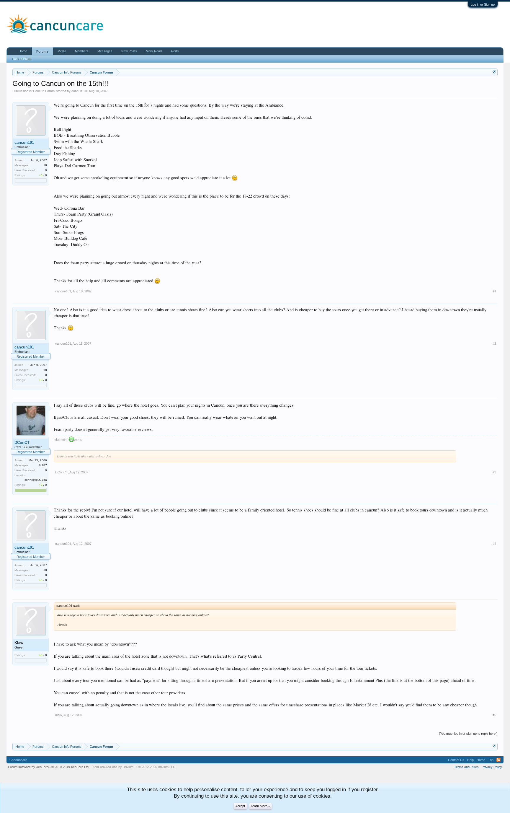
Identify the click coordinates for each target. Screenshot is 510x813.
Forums (42, 51)
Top (490, 760)
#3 (494, 472)
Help (470, 760)
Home (23, 51)
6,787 (43, 465)
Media (62, 51)
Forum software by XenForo (48, 767)
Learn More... (260, 806)
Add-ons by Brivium (134, 767)
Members (82, 51)
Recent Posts (21, 59)
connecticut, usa (35, 479)
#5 (494, 715)
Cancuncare (18, 760)
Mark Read (154, 51)
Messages (104, 51)
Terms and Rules (466, 767)
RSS (498, 760)
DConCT (22, 442)
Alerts (175, 51)
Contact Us (456, 760)
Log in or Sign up (483, 4)
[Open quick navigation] (494, 72)
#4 (494, 543)
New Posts (129, 51)
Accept (240, 806)
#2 (494, 343)
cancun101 (79, 91)
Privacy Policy (492, 767)
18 (45, 165)
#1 (494, 291)
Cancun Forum (44, 91)
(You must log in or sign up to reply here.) (468, 733)
